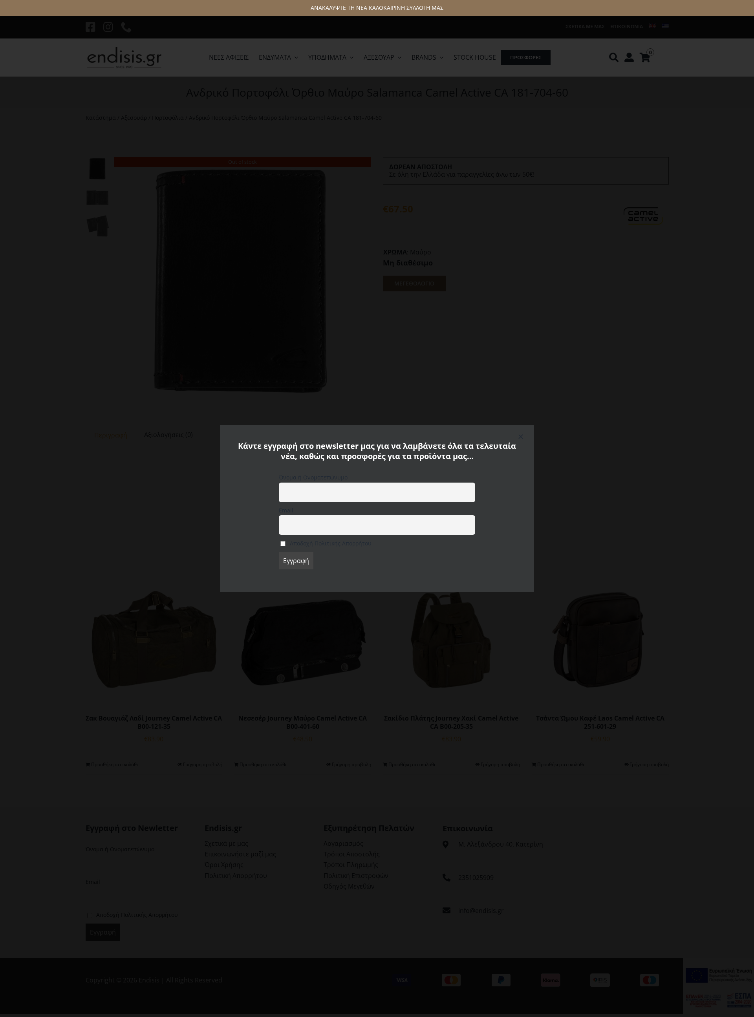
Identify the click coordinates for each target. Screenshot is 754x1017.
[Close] (520, 436)
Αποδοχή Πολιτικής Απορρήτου (330, 543)
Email (286, 510)
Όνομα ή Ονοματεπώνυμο (313, 477)
